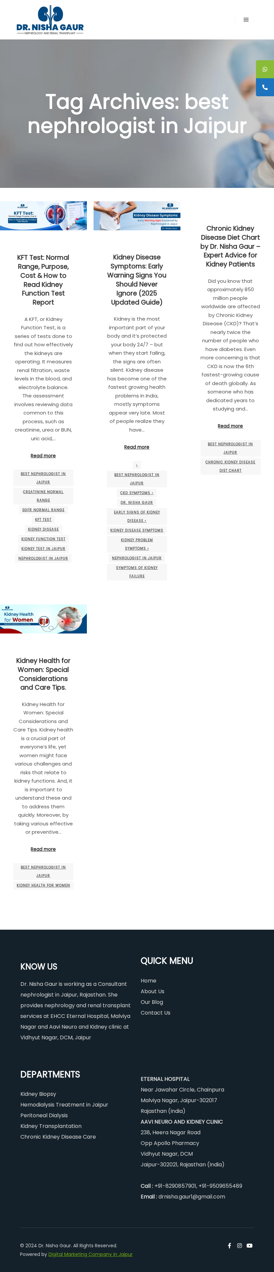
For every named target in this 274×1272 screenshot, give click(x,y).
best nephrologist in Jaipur (43, 478)
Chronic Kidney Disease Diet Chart (230, 466)
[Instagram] (239, 1245)
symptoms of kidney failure (137, 572)
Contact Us (155, 1013)
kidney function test (43, 539)
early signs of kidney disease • (137, 516)
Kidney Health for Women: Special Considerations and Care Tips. (43, 674)
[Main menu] (246, 19)
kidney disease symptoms (136, 530)
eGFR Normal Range (43, 509)
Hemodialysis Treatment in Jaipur (64, 1105)
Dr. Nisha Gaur (137, 502)
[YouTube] (249, 1245)
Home (148, 981)
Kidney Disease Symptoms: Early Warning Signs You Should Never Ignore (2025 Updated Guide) (136, 280)
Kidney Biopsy (38, 1094)
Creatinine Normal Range (43, 496)
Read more (43, 456)
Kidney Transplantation (51, 1126)
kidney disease (43, 529)
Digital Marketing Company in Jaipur (90, 1254)
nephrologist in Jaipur (43, 558)
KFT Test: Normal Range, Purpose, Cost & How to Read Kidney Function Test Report (43, 280)
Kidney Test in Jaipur (43, 548)
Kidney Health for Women (43, 885)
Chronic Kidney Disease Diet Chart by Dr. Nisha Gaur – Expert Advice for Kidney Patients (230, 246)
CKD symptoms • (136, 492)
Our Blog (152, 1002)
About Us (152, 991)
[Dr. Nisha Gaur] (50, 19)
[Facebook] (229, 1245)
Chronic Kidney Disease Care (58, 1137)
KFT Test (43, 519)
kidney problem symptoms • (137, 544)
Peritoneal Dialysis (44, 1115)
